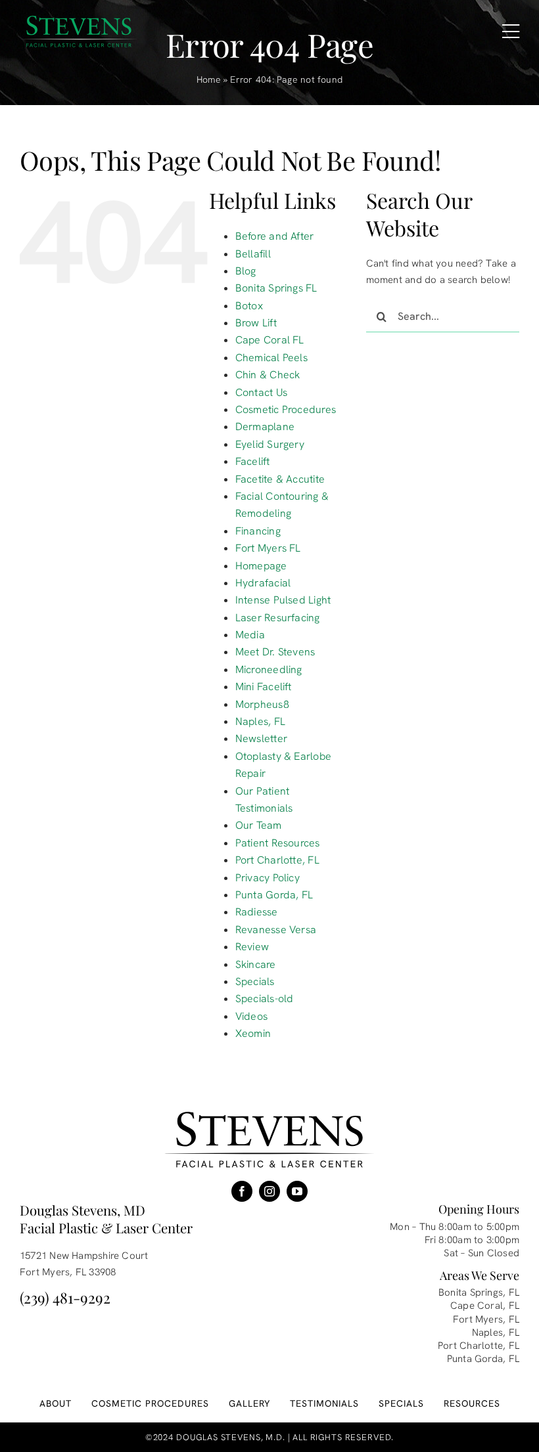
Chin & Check (267, 375)
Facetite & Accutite (280, 479)
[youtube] (297, 1191)
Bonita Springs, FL (478, 1292)
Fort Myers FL (268, 548)
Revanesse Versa (275, 929)
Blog (245, 271)
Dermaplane (264, 426)
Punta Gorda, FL (274, 895)
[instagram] (269, 1191)
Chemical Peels (271, 357)
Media (250, 635)
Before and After (274, 236)
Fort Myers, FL (486, 1319)
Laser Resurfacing (277, 618)
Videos (251, 1016)
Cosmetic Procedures (285, 409)
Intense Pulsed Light (283, 600)
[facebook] (241, 1191)
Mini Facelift (263, 686)
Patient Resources (277, 843)
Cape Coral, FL (484, 1305)
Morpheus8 (262, 704)
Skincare (255, 964)
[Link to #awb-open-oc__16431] (510, 31)
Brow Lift (256, 323)
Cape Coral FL (269, 340)
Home (209, 79)
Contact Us (261, 392)
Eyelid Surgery (269, 444)
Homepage (261, 566)
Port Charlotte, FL (277, 860)
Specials (255, 981)
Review (252, 947)
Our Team (258, 825)
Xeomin (253, 1033)
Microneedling (268, 669)
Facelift (252, 461)
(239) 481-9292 (65, 1297)
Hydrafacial (263, 583)
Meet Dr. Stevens (275, 652)
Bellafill (253, 254)
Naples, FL (260, 721)
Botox (249, 306)
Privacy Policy (267, 878)
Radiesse (256, 912)
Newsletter (261, 738)
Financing (258, 531)
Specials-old (264, 998)
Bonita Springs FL (276, 288)
